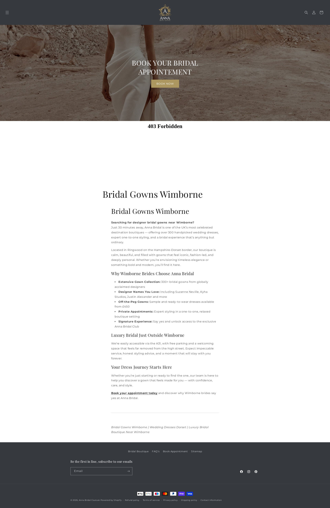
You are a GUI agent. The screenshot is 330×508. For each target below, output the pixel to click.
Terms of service (151, 500)
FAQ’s (156, 451)
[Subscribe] (128, 471)
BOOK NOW (165, 83)
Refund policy (132, 500)
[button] (7, 12)
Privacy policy (170, 500)
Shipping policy (189, 500)
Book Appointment (175, 451)
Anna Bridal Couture (89, 500)
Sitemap (196, 451)
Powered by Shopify (111, 500)
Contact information (211, 500)
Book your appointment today (134, 393)
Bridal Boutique (138, 451)
